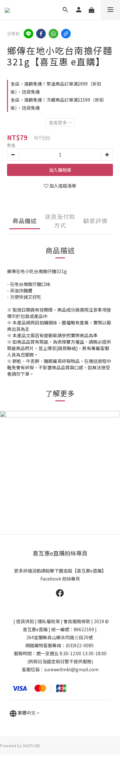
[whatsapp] (53, 33)
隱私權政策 (48, 621)
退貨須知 (25, 621)
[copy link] (66, 33)
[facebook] (41, 33)
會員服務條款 (76, 621)
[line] (28, 33)
